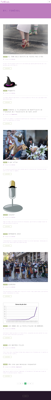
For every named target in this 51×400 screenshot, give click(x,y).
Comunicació (14, 114)
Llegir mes (7, 68)
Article (13, 59)
